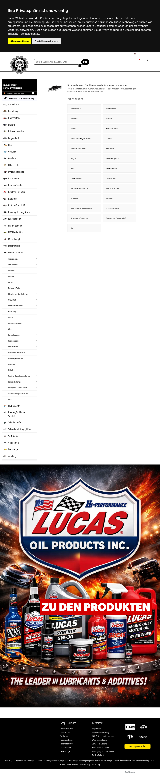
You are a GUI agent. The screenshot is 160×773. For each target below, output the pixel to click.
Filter (10, 145)
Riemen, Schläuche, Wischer (16, 414)
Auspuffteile (13, 104)
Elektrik (11, 124)
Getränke (12, 151)
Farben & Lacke (66, 739)
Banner (10, 282)
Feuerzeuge (12, 311)
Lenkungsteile (14, 219)
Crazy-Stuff (12, 300)
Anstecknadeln (13, 259)
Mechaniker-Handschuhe (16, 352)
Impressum (96, 728)
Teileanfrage (65, 751)
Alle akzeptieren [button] (19, 41)
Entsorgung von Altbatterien (103, 751)
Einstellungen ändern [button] (46, 41)
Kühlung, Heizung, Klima (19, 212)
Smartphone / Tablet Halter (17, 387)
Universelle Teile (66, 728)
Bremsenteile (14, 118)
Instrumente (13, 178)
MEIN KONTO (121, 64)
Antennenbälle (13, 264)
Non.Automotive (66, 743)
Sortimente (13, 436)
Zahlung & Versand (99, 743)
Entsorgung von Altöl (100, 747)
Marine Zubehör (15, 225)
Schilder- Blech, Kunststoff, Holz (19, 376)
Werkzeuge (13, 449)
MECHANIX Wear (15, 232)
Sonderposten (65, 747)
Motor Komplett (15, 239)
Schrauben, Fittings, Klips (19, 429)
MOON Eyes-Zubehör (15, 358)
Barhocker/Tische (14, 288)
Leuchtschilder (13, 346)
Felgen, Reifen (14, 138)
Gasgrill (10, 317)
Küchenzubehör (13, 341)
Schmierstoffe (14, 422)
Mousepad (11, 364)
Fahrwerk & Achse (16, 131)
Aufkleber (11, 270)
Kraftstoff (12, 198)
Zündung (12, 456)
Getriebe (12, 158)
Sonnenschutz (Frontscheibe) (18, 393)
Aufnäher (11, 276)
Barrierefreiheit (98, 755)
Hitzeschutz (13, 165)
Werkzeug (64, 736)
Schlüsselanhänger (14, 382)
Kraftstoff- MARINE (16, 205)
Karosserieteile (15, 185)
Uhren (10, 399)
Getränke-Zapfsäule (15, 323)
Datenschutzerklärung (100, 732)
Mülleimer (11, 370)
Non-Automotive (15, 252)
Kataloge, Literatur (16, 192)
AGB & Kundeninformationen (103, 736)
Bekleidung (13, 111)
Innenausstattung (16, 171)
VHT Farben (13, 442)
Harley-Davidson (14, 335)
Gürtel (10, 329)
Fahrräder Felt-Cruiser (15, 305)
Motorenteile (14, 245)
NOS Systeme (14, 405)
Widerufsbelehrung (99, 739)
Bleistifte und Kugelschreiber (18, 294)
